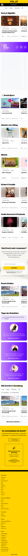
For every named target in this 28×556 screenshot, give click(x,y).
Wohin (2, 506)
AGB (2, 524)
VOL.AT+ (3, 479)
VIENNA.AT (3, 545)
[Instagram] (21, 47)
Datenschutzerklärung (11, 272)
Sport (2, 487)
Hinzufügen (15, 439)
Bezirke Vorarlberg (5, 508)
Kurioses (3, 492)
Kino (2, 501)
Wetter (2, 500)
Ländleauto (3, 535)
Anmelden (14, 268)
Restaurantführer (4, 503)
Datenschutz (3, 528)
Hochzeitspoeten (4, 542)
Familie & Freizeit (15, 392)
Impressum (3, 523)
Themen (2, 494)
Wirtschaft (3, 486)
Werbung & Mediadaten (6, 521)
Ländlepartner (4, 540)
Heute (6, 8)
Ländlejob (3, 538)
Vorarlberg (3, 477)
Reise (2, 505)
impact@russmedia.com (14, 460)
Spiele (2, 514)
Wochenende (17, 8)
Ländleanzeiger (4, 533)
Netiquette (3, 526)
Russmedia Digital (4, 549)
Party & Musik (6, 392)
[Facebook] (17, 47)
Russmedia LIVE (4, 550)
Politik (2, 484)
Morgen (11, 8)
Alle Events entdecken (13, 421)
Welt (2, 482)
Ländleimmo (3, 537)
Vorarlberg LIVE (4, 480)
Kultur (2, 489)
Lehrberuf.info (4, 544)
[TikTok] (25, 47)
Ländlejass (3, 515)
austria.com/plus (4, 547)
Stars (2, 491)
